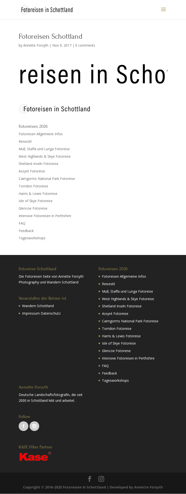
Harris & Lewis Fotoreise (38, 193)
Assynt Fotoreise (32, 171)
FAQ (22, 223)
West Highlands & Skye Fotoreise (45, 156)
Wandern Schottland (38, 305)
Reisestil (25, 141)
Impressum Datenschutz (41, 313)
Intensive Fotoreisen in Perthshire (45, 215)
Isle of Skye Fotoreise (36, 200)
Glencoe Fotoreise (33, 208)
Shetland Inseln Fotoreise (38, 163)
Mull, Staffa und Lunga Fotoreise (44, 149)
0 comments (85, 45)
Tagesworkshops (32, 238)
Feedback (26, 230)
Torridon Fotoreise (33, 186)
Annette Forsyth (35, 45)
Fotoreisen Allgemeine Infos (41, 134)
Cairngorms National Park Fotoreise (47, 178)
